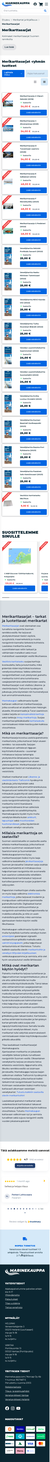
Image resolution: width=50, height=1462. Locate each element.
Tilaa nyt (25, 788)
